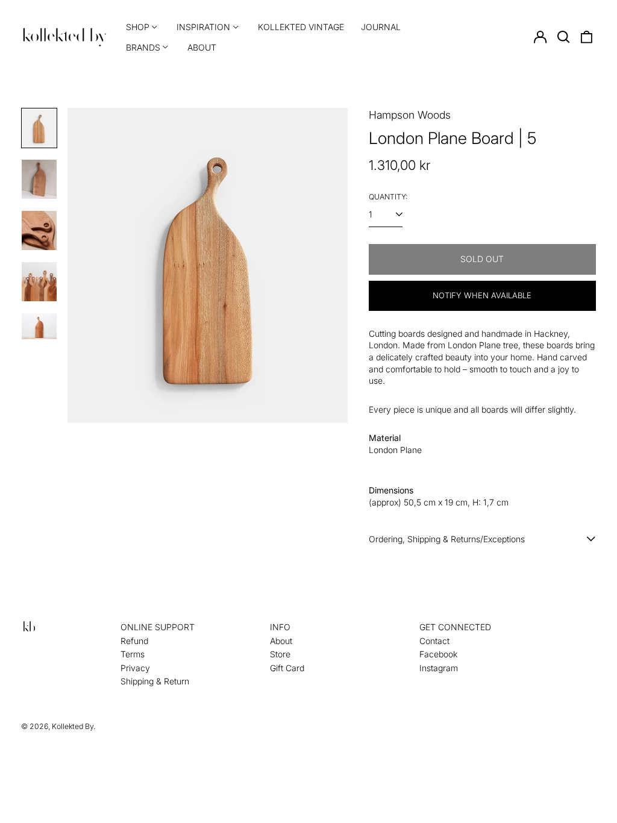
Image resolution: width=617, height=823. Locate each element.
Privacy (135, 668)
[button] (563, 37)
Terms (133, 654)
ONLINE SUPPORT (158, 627)
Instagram (438, 668)
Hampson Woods (410, 114)
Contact (434, 641)
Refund (134, 641)
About (201, 47)
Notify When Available (482, 295)
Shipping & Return (155, 681)
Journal (381, 27)
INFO (280, 627)
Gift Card (287, 668)
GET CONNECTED (455, 627)
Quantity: (388, 196)
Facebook (438, 654)
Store (280, 654)
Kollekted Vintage (301, 27)
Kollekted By (72, 726)
